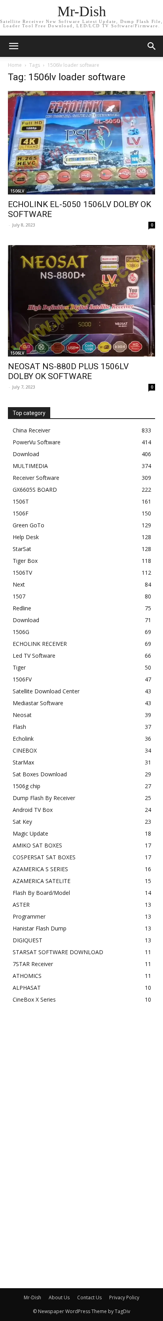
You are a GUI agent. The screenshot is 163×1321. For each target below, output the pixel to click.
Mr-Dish (32, 1297)
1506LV (17, 191)
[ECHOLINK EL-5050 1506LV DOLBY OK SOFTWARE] (81, 142)
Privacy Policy (124, 1297)
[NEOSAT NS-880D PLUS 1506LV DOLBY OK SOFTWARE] (81, 301)
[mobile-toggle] (13, 46)
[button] (152, 46)
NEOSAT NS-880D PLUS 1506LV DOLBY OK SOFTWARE (68, 371)
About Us (59, 1297)
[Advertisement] (67, 1142)
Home (15, 65)
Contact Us (89, 1297)
